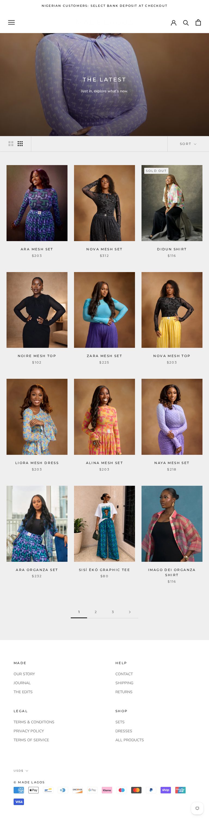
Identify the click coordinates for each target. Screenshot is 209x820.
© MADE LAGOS (29, 782)
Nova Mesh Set (104, 249)
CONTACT (124, 674)
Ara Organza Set (37, 570)
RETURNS (124, 692)
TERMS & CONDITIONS (34, 722)
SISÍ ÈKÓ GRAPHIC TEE (104, 570)
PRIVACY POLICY (29, 731)
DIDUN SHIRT (172, 249)
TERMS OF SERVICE (31, 740)
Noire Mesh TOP (37, 356)
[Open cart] (198, 22)
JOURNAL (22, 683)
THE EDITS (23, 692)
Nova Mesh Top (171, 356)
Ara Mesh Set (37, 249)
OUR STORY (24, 674)
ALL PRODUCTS (129, 740)
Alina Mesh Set (104, 463)
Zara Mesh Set (104, 356)
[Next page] (129, 612)
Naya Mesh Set (171, 463)
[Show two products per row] (10, 143)
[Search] (186, 22)
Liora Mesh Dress (37, 463)
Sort (186, 144)
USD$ (18, 770)
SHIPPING (124, 683)
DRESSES (123, 731)
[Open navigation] (11, 22)
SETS (120, 722)
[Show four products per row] (20, 143)
